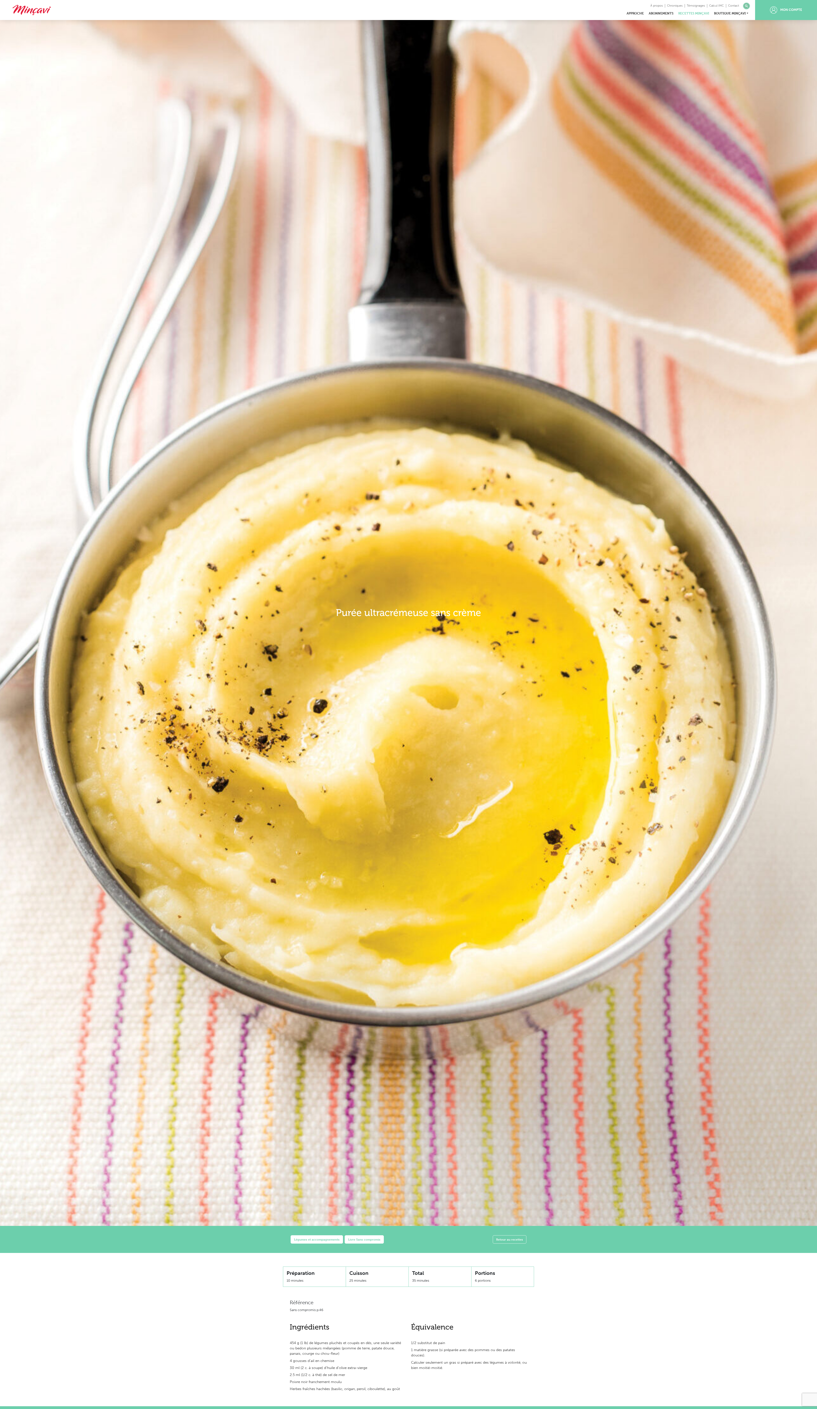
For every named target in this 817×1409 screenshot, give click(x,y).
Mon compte (790, 10)
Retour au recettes (509, 1239)
